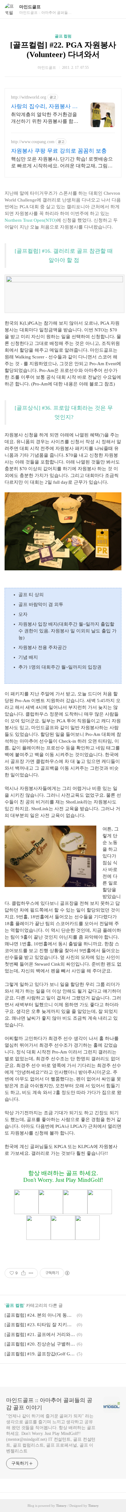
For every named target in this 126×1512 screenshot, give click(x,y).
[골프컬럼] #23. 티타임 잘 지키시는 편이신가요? (40, 1324)
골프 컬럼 (63, 36)
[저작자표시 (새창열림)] (67, 1273)
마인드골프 (30, 7)
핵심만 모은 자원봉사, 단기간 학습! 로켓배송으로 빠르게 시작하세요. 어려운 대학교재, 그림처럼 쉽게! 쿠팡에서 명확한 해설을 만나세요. (62, 162)
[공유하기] (23, 1273)
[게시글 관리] (31, 1273)
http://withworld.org (28, 97)
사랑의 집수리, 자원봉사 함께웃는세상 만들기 (44, 106)
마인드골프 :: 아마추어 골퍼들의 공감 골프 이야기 (49, 1404)
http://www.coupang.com (32, 141)
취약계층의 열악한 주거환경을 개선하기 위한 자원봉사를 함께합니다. (44, 118)
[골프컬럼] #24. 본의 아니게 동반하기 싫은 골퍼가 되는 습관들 (40, 1315)
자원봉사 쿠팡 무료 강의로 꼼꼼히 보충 (59, 151)
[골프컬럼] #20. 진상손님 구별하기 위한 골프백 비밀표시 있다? (40, 1344)
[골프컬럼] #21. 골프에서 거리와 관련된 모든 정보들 (40, 1334)
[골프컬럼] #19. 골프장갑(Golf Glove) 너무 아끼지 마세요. (40, 1353)
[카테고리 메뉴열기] (115, 9)
